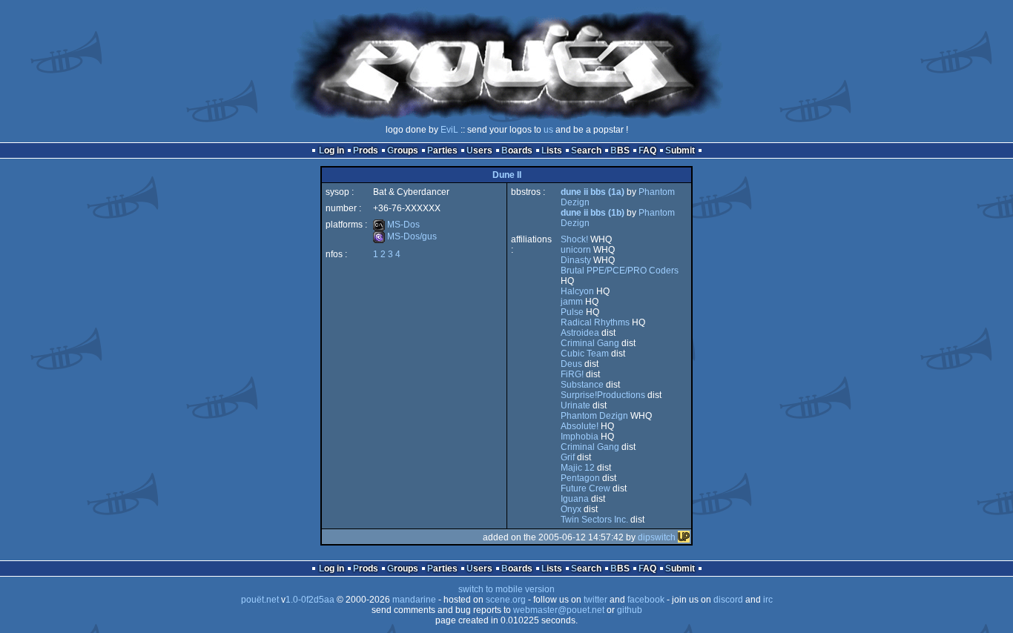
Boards (516, 150)
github (629, 610)
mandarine (414, 599)
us (548, 130)
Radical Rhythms (595, 322)
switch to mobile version (506, 589)
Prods (365, 150)
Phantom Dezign (594, 416)
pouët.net (260, 599)
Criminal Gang (590, 343)
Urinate (575, 405)
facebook (645, 599)
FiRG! (572, 374)
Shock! (574, 239)
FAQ (647, 150)
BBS (620, 150)
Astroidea (580, 333)
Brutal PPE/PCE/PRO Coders (620, 270)
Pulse (572, 312)
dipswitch (657, 537)
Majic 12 (578, 468)
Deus (571, 364)
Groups (402, 150)
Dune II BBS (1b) (592, 213)
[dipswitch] (684, 537)
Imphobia (579, 436)
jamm (572, 301)
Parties (442, 150)
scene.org (506, 599)
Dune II (506, 175)
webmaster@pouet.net (558, 610)
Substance (582, 385)
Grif (568, 457)
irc (768, 599)
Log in (331, 150)
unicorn (576, 250)
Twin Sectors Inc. (594, 519)
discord (728, 599)
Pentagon (580, 478)
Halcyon (577, 291)
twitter (595, 599)
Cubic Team (585, 353)
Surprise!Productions (603, 395)
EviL (449, 130)
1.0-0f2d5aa (310, 599)
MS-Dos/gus (405, 236)
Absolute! (579, 426)
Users (479, 150)
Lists (551, 150)
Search (586, 150)
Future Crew (585, 488)
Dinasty (576, 260)
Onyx (571, 509)
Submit (680, 150)
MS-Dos (396, 224)
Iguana (575, 499)
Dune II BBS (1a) (592, 192)
